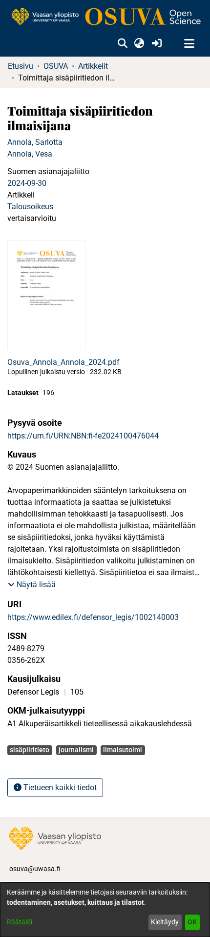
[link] (105, 17)
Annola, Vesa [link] (29, 154)
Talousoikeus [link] (30, 206)
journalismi (76, 750)
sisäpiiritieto (29, 750)
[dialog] (105, 909)
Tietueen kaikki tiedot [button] (59, 787)
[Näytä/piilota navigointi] (189, 44)
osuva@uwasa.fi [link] (35, 869)
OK (192, 922)
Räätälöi (19, 922)
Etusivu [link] (20, 66)
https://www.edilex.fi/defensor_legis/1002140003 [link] (93, 617)
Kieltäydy (165, 922)
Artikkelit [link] (93, 66)
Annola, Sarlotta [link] (35, 142)
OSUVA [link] (55, 66)
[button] (122, 44)
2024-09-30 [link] (26, 183)
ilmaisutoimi (122, 750)
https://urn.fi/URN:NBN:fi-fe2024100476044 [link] (83, 435)
